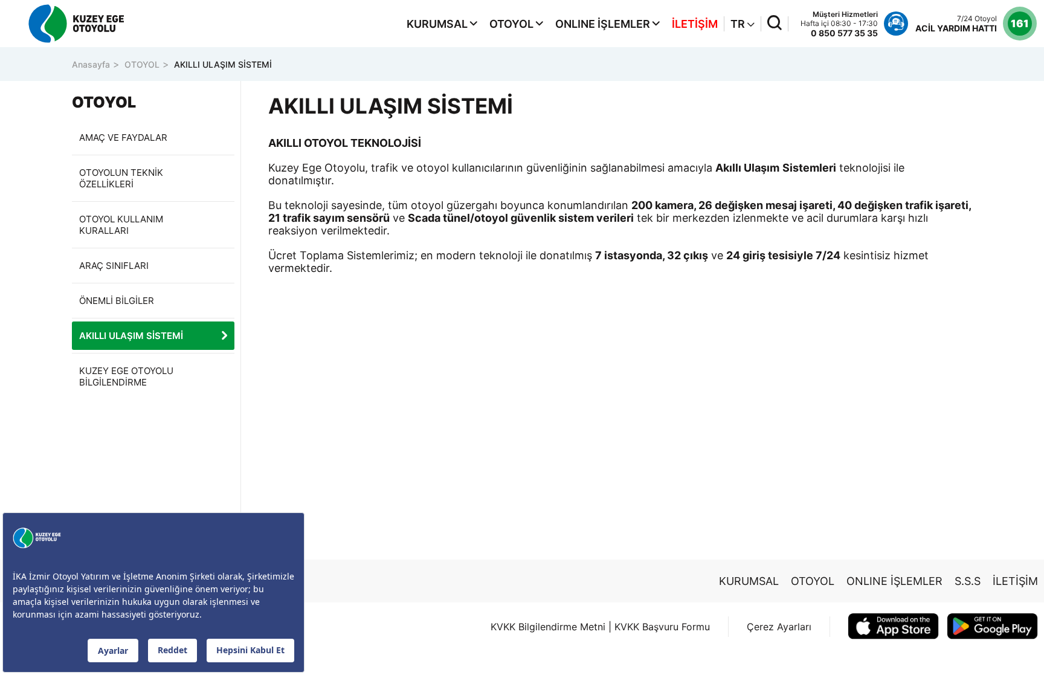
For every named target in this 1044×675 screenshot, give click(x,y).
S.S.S (968, 581)
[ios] (893, 626)
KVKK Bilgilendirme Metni (548, 627)
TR (738, 24)
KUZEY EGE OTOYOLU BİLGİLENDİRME (126, 376)
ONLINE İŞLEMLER (602, 24)
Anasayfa (91, 64)
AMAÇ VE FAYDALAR (123, 137)
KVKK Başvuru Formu (662, 627)
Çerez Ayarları (779, 627)
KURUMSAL (437, 24)
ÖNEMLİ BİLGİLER (116, 300)
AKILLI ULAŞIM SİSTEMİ (223, 64)
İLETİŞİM (695, 24)
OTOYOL (511, 24)
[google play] (992, 626)
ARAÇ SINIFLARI (114, 265)
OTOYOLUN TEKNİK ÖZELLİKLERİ (121, 178)
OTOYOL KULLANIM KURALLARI (121, 224)
